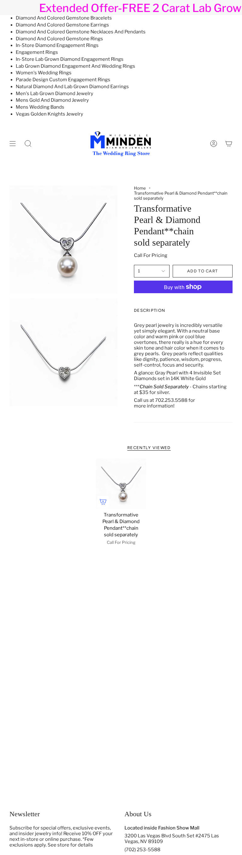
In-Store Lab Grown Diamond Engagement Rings (70, 59)
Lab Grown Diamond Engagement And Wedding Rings (75, 66)
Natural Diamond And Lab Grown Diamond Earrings (72, 86)
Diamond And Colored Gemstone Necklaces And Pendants (81, 32)
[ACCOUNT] (213, 143)
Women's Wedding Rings (44, 73)
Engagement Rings (37, 52)
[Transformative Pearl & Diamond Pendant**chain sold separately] (121, 484)
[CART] (229, 143)
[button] (28, 143)
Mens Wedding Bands (40, 107)
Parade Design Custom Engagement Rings (63, 80)
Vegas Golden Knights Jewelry (49, 114)
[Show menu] (12, 143)
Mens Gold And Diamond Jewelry (52, 100)
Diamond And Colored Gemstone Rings (59, 39)
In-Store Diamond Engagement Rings (57, 45)
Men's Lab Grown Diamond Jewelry (54, 93)
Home (140, 188)
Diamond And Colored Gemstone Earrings (62, 25)
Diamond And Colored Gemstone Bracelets (64, 18)
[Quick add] (103, 501)
